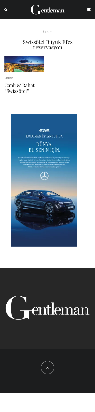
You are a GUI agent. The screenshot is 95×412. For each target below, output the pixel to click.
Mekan (8, 77)
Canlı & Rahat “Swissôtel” (19, 88)
